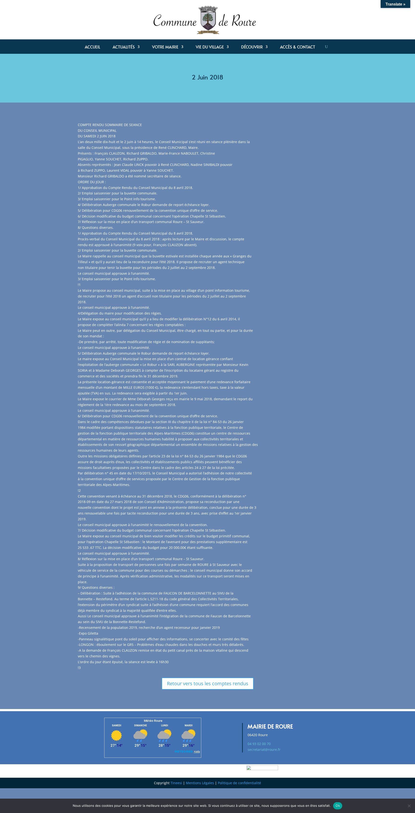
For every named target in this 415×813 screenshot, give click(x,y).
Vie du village (210, 47)
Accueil (92, 47)
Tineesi (176, 783)
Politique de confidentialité (239, 783)
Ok (338, 805)
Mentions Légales (200, 783)
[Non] (409, 805)
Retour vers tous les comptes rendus (207, 683)
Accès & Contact (297, 47)
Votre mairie (165, 47)
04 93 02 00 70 (259, 743)
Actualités (124, 47)
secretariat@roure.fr (264, 749)
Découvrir (252, 47)
